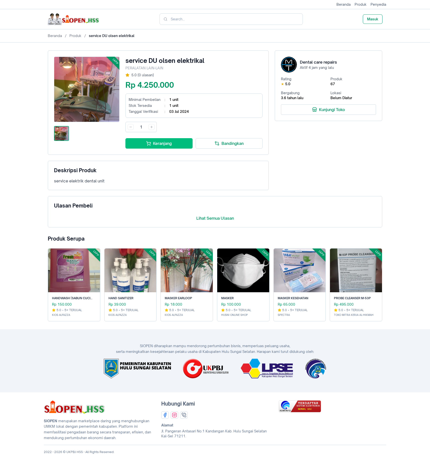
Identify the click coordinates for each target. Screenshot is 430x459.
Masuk (372, 19)
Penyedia (378, 4)
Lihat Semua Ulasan (215, 218)
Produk (361, 4)
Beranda (343, 4)
